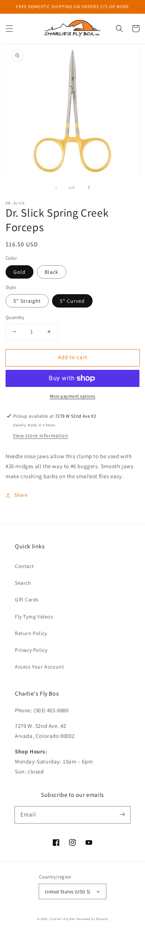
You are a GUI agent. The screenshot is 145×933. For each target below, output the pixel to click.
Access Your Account (39, 666)
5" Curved (72, 301)
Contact (24, 566)
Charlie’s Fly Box (62, 919)
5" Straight (27, 301)
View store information (40, 435)
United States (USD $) (67, 891)
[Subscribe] (122, 814)
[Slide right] (89, 187)
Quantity (15, 317)
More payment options (73, 396)
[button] (9, 28)
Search (23, 582)
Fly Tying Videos (34, 616)
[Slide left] (56, 187)
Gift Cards (27, 599)
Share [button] (21, 495)
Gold (19, 272)
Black (51, 272)
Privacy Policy (31, 650)
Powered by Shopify (92, 919)
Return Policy (31, 633)
